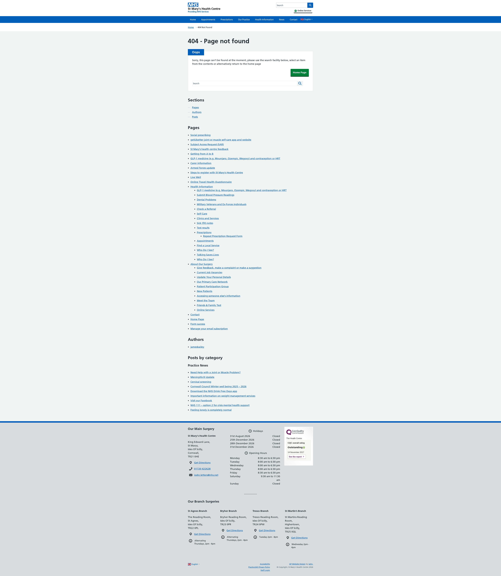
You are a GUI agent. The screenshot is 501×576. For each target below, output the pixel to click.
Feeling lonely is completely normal (211, 409)
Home (193, 19)
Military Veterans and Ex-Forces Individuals (221, 204)
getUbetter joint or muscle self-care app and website (220, 139)
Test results (203, 227)
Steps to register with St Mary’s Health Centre (216, 172)
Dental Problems (206, 199)
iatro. (311, 564)
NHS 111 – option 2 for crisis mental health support (219, 405)
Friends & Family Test (209, 305)
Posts (195, 116)
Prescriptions (227, 19)
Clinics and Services (208, 218)
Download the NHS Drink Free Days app (213, 391)
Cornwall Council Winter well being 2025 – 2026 (218, 386)
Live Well (195, 177)
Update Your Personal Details (214, 277)
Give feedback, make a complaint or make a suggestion (229, 267)
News (281, 19)
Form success (197, 324)
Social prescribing (200, 135)
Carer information (200, 163)
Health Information (264, 19)
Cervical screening (200, 381)
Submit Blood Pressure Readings (215, 194)
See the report (295, 457)
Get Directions (202, 462)
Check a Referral (206, 209)
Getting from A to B (201, 153)
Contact (293, 19)
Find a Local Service (208, 245)
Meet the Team (206, 300)
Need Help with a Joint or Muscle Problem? (215, 372)
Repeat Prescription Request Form (222, 236)
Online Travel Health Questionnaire (211, 181)
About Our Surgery (201, 264)
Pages (195, 107)
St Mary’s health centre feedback (209, 149)
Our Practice (244, 19)
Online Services (205, 309)
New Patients (204, 291)
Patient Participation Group (213, 286)
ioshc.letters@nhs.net (206, 475)
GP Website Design (297, 564)
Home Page (299, 72)
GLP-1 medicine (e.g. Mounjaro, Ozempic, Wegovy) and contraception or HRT (235, 158)
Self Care (202, 213)
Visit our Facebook (201, 400)
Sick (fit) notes (205, 223)
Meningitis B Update (202, 377)
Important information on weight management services (222, 395)
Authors (196, 112)
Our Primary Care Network (212, 281)
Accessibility (265, 564)
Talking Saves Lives (208, 254)
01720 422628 (202, 468)
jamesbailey (197, 346)
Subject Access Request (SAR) (207, 144)
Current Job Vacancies (209, 272)
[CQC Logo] (295, 434)
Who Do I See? (205, 250)
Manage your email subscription (209, 328)
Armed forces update (202, 167)
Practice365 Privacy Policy (259, 567)
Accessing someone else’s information (218, 295)
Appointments (208, 19)
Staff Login (265, 570)
